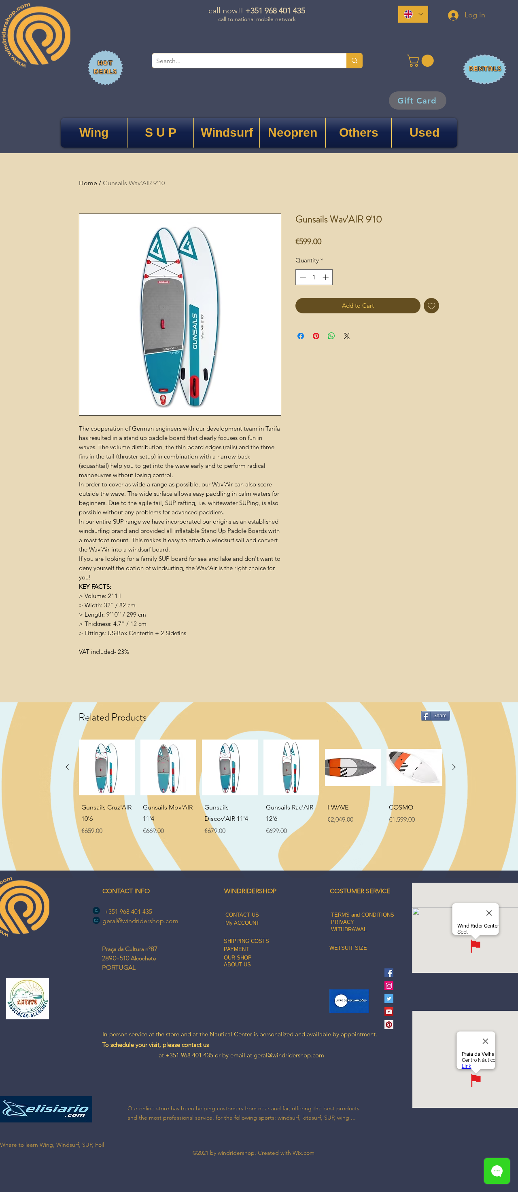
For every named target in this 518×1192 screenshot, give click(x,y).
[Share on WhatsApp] (331, 336)
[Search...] (354, 60)
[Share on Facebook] (301, 336)
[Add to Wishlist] (431, 306)
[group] (260, 800)
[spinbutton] (314, 277)
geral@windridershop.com (140, 921)
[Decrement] (302, 277)
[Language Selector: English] (413, 14)
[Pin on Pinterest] (316, 336)
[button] (422, 61)
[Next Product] (454, 767)
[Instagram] (388, 985)
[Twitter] (388, 998)
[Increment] (326, 277)
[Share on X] (347, 336)
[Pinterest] (388, 1024)
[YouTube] (388, 1011)
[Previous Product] (67, 767)
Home (88, 183)
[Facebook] (388, 972)
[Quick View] (107, 767)
